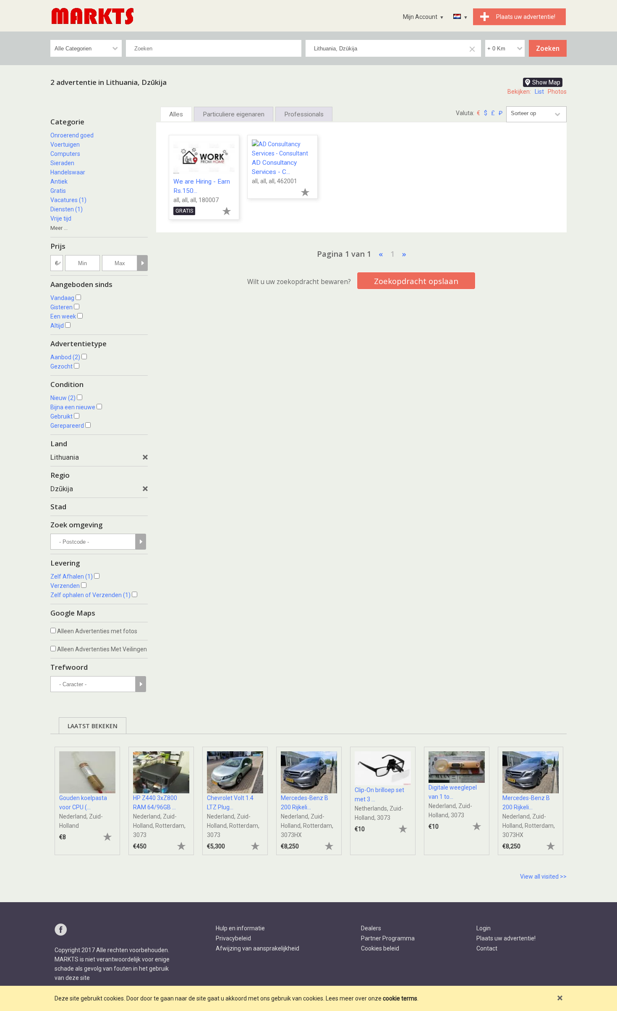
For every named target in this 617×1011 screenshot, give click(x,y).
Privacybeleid (233, 938)
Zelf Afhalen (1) (71, 576)
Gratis (58, 190)
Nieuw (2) (63, 398)
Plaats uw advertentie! (506, 938)
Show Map (546, 82)
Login (483, 928)
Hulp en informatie (240, 928)
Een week (63, 316)
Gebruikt (61, 416)
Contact (486, 948)
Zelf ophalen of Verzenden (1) (90, 595)
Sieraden (62, 163)
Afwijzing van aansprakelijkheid (257, 948)
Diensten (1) (66, 209)
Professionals (304, 114)
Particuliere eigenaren (233, 114)
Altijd (57, 325)
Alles (176, 114)
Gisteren (61, 307)
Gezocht (61, 366)
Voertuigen (65, 144)
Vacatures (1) (68, 200)
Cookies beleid (380, 948)
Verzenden (65, 585)
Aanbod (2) (65, 357)
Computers (65, 153)
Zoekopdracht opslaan (416, 281)
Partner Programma (388, 938)
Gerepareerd (67, 425)
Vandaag (62, 298)
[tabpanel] (87, 796)
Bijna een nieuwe (72, 407)
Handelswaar (67, 172)
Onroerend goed (72, 135)
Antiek (59, 181)
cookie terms (400, 998)
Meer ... (59, 228)
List (539, 91)
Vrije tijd (60, 218)
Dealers (371, 928)
